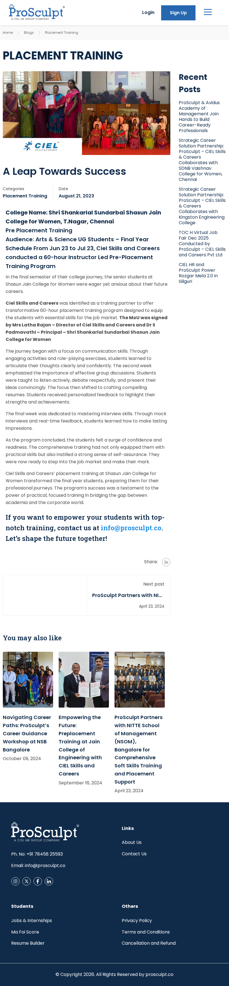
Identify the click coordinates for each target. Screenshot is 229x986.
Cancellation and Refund (149, 943)
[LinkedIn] (49, 881)
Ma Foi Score (25, 932)
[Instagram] (38, 881)
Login (148, 12)
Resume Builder (28, 943)
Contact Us (134, 854)
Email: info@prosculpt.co (38, 865)
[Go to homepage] (37, 13)
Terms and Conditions (146, 932)
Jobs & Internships (31, 920)
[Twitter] (26, 881)
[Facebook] (15, 881)
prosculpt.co (159, 974)
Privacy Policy (137, 920)
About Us (132, 842)
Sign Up (178, 12)
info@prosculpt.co (131, 527)
